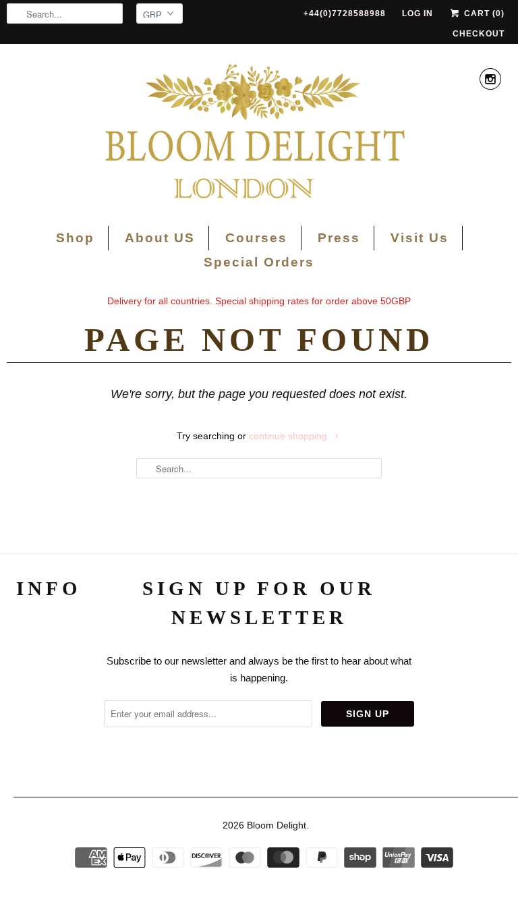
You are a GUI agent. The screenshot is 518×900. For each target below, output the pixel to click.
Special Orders (259, 262)
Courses (256, 238)
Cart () (483, 13)
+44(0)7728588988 (345, 13)
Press (339, 238)
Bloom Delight (276, 825)
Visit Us (420, 238)
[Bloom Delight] (259, 133)
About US (160, 238)
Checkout (479, 33)
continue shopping (289, 435)
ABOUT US (49, 632)
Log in (417, 13)
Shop (75, 238)
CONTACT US (49, 706)
